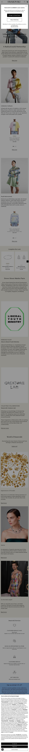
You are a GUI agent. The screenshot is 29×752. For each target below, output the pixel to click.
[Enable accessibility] (2, 749)
